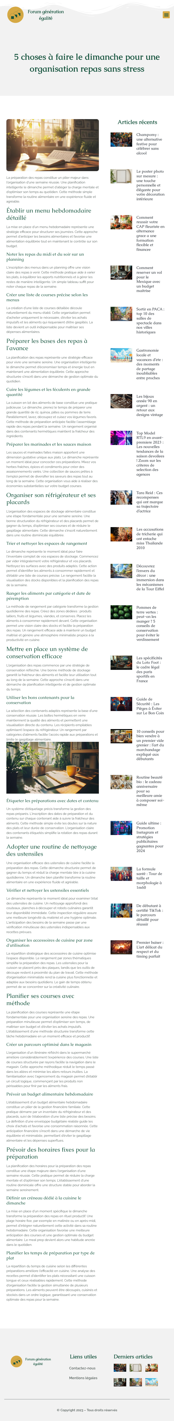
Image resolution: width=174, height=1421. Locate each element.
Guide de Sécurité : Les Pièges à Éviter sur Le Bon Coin (150, 706)
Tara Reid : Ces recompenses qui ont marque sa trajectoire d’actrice (149, 501)
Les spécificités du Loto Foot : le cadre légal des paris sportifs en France (149, 669)
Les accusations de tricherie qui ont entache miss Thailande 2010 (149, 538)
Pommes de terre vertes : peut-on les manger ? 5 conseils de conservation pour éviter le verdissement (147, 623)
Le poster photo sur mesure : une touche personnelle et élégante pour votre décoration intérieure (150, 185)
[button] (166, 14)
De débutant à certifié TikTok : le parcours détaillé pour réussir (149, 914)
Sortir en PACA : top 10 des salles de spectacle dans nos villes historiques (150, 320)
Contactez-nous (82, 1368)
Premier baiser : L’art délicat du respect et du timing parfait (150, 949)
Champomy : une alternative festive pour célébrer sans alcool (149, 143)
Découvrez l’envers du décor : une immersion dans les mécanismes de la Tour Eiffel (150, 577)
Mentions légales (83, 1378)
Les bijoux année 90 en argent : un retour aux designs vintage (149, 405)
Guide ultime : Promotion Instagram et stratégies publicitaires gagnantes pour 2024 (149, 837)
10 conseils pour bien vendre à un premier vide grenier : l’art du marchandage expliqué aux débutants (150, 745)
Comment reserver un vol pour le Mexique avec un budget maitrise (149, 279)
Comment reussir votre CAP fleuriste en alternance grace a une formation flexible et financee (150, 233)
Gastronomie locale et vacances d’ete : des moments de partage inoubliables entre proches (149, 364)
